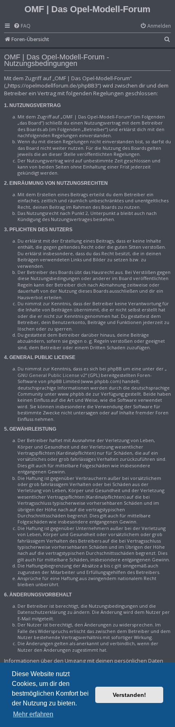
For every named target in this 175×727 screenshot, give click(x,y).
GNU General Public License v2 (51, 375)
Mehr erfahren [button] (33, 714)
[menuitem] (22, 26)
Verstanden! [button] (129, 695)
